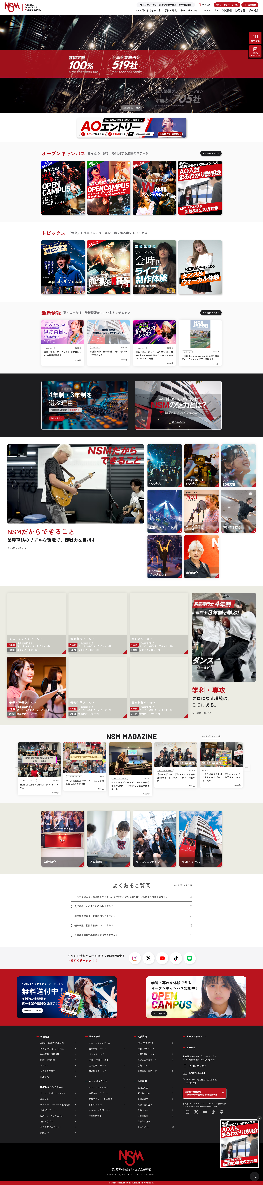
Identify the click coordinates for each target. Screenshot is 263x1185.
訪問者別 (240, 10)
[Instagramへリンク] (187, 1112)
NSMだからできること (148, 10)
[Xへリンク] (196, 1112)
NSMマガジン (210, 10)
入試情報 (227, 10)
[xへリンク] (148, 958)
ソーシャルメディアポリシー (146, 1175)
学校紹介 (253, 10)
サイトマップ (111, 1175)
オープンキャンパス (196, 1036)
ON (131, 108)
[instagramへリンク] (135, 958)
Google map (191, 1082)
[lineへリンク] (190, 958)
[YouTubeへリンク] (205, 1112)
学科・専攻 (171, 10)
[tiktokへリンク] (176, 958)
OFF (138, 108)
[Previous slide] (16, 767)
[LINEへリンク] (221, 1112)
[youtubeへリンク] (162, 958)
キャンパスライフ (190, 10)
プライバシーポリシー (126, 1175)
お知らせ (190, 1047)
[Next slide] (246, 767)
